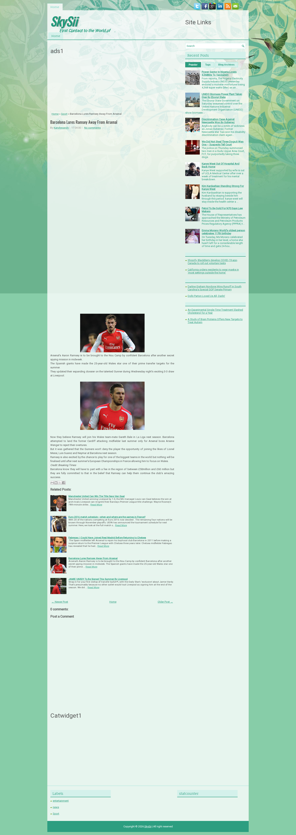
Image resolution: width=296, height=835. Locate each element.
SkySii (63, 21)
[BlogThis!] (56, 483)
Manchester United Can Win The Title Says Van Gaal (96, 496)
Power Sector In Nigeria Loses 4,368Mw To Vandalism (219, 73)
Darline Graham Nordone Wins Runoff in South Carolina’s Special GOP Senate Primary (214, 288)
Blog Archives (226, 64)
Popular (193, 64)
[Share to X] (60, 483)
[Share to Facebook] (64, 483)
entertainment (61, 800)
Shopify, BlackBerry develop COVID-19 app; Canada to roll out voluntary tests (213, 262)
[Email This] (52, 483)
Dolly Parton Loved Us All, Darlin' (206, 295)
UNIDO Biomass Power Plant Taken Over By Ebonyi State (222, 96)
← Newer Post (60, 601)
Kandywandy (61, 127)
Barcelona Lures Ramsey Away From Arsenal (83, 122)
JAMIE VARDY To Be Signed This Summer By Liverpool (98, 579)
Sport (64, 113)
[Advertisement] (112, 84)
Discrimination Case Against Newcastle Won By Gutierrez (218, 121)
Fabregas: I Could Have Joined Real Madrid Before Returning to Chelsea (107, 537)
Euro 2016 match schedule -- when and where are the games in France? (106, 516)
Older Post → (165, 601)
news (56, 807)
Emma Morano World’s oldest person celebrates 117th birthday (223, 232)
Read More (96, 504)
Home (54, 7)
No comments (92, 127)
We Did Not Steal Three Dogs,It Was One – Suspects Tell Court (222, 143)
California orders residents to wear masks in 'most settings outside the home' (213, 271)
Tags (208, 64)
